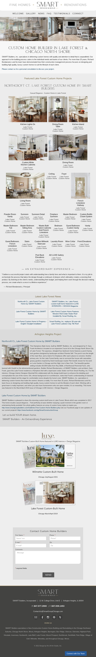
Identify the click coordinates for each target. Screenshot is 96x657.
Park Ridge (80, 635)
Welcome (18, 14)
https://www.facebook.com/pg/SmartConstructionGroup (37, 410)
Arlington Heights (40, 632)
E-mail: (18, 542)
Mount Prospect (52, 635)
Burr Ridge (60, 632)
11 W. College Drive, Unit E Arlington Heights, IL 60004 (61, 601)
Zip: (52, 542)
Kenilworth (23, 635)
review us (48, 623)
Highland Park (85, 632)
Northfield (71, 635)
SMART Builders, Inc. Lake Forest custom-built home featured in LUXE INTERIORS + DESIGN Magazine (65, 303)
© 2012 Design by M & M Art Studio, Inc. (48, 646)
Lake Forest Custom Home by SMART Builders (31, 312)
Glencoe (68, 632)
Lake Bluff (31, 635)
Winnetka (41, 639)
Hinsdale (7, 635)
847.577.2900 (40, 606)
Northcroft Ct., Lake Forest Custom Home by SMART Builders (31, 302)
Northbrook (63, 635)
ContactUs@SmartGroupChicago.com (48, 611)
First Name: (19, 535)
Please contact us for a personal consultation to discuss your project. (28, 69)
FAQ (49, 14)
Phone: (52, 535)
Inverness (14, 635)
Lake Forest (40, 635)
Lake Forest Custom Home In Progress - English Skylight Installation (31, 322)
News (41, 14)
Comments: (19, 549)
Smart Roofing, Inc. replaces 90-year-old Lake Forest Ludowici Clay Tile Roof (64, 322)
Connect (77, 14)
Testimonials (62, 14)
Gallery (31, 14)
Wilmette (33, 639)
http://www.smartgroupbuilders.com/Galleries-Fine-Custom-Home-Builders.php (31, 408)
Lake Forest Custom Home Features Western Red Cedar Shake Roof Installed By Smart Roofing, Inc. (65, 313)
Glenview (75, 632)
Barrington (51, 632)
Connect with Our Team (76, 654)
